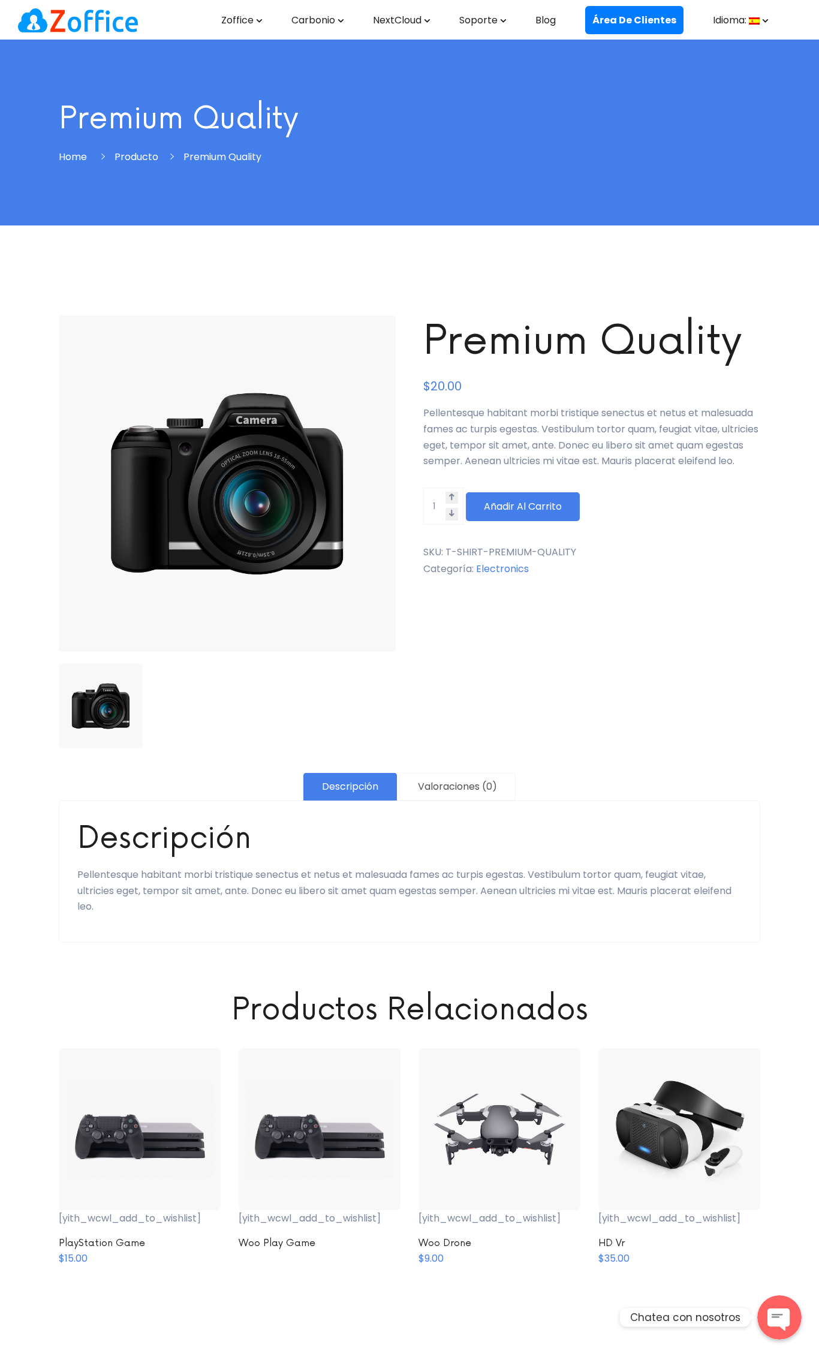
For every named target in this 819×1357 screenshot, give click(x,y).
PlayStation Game (102, 1243)
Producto (136, 157)
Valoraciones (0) (457, 786)
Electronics (502, 569)
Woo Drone (444, 1243)
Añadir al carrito (523, 506)
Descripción (350, 786)
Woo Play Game (277, 1243)
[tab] (350, 787)
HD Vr (611, 1243)
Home (73, 157)
